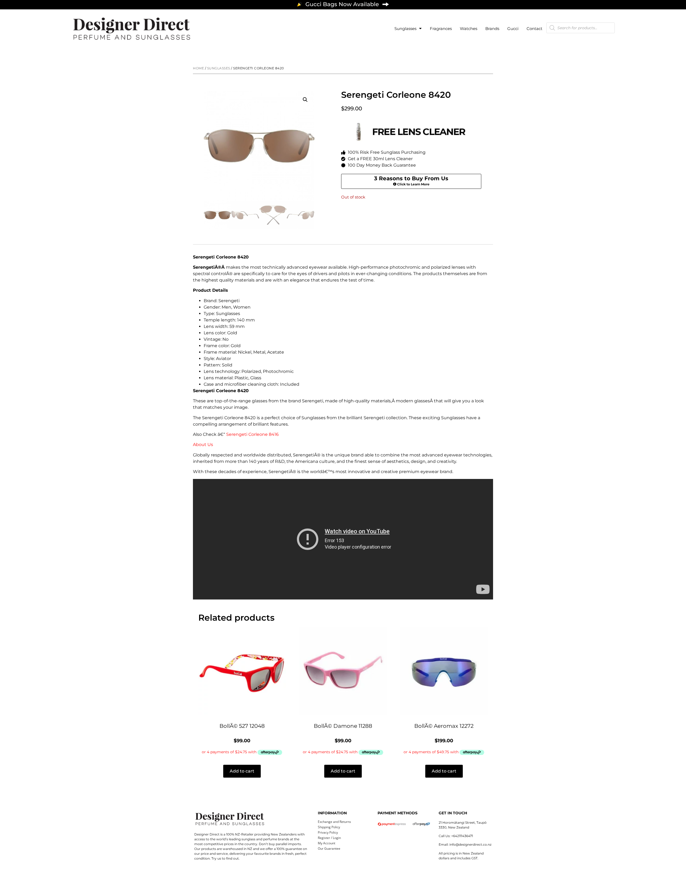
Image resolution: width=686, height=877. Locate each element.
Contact (534, 28)
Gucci (513, 28)
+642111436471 (462, 836)
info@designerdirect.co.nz (470, 844)
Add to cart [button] (242, 771)
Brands (492, 28)
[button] (305, 99)
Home (198, 68)
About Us (203, 444)
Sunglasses (405, 28)
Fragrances (441, 28)
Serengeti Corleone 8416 (252, 434)
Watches (468, 28)
